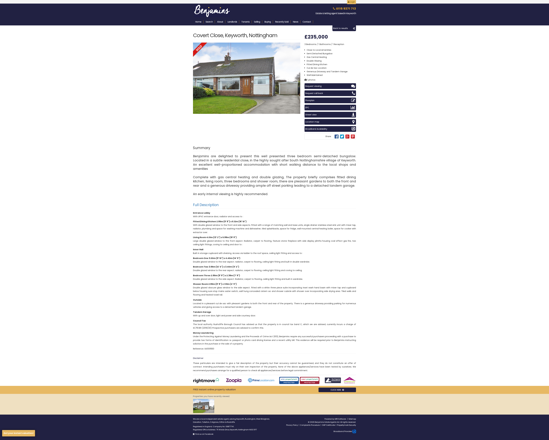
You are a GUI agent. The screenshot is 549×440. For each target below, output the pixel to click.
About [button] (220, 21)
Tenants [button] (245, 21)
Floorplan (309, 100)
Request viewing (313, 86)
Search (209, 21)
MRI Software (340, 419)
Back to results (340, 28)
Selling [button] (257, 21)
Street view (311, 114)
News (295, 21)
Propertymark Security (346, 425)
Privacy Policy (292, 425)
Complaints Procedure (310, 425)
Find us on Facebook (203, 434)
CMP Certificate (328, 425)
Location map (312, 121)
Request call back (314, 93)
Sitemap (352, 419)
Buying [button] (267, 21)
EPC (307, 107)
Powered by (330, 419)
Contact (307, 21)
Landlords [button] (232, 21)
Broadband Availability (316, 129)
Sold (282, 21)
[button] (297, 45)
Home (198, 21)
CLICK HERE (336, 389)
